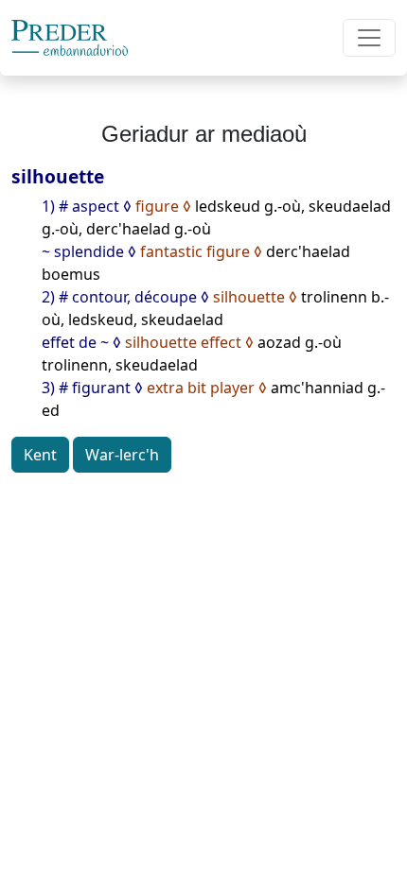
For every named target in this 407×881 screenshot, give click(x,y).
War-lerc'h (122, 454)
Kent (40, 454)
